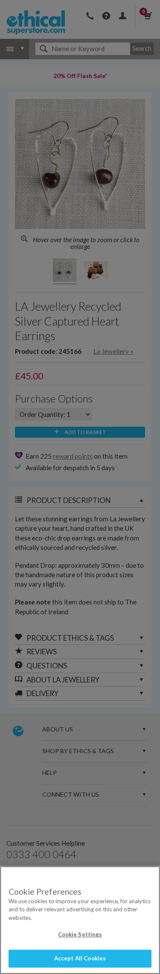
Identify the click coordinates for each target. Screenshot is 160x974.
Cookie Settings (80, 934)
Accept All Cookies (80, 958)
